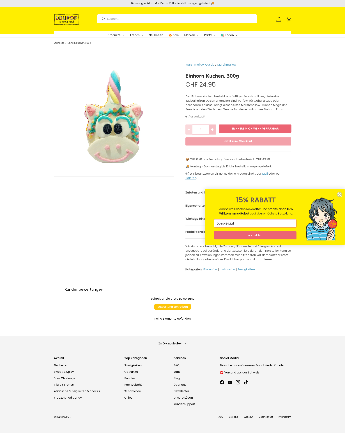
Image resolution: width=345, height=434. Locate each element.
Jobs (177, 372)
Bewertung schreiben (172, 307)
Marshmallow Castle (199, 65)
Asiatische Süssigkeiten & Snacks (77, 391)
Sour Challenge (64, 378)
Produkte (114, 35)
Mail (265, 174)
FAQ (177, 365)
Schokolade (132, 391)
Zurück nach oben (170, 343)
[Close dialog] (339, 194)
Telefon (190, 178)
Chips (128, 398)
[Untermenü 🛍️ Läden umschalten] (236, 35)
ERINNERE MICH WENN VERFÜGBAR (255, 128)
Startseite (59, 43)
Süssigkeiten (246, 269)
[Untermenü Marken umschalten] (197, 35)
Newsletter (181, 391)
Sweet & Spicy (64, 372)
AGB (220, 416)
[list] (114, 117)
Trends (135, 35)
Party (208, 35)
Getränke (131, 372)
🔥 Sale (174, 35)
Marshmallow (226, 65)
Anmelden (255, 235)
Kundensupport (185, 404)
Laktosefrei (227, 269)
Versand (233, 416)
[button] (289, 19)
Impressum (285, 416)
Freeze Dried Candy (68, 398)
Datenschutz (266, 416)
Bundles (129, 378)
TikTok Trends (64, 385)
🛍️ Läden (227, 35)
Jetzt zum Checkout (238, 141)
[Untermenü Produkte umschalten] (123, 35)
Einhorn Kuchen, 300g (79, 43)
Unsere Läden (183, 398)
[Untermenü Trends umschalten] (142, 35)
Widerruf (248, 416)
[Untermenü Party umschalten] (214, 35)
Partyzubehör (134, 385)
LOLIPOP (66, 416)
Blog (177, 378)
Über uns (180, 385)
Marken (189, 35)
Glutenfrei (210, 269)
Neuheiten (156, 35)
